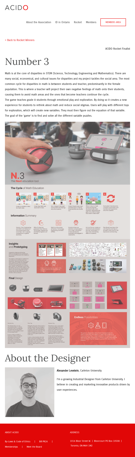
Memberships (11, 446)
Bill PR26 (43, 441)
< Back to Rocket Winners (19, 40)
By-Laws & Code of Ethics (17, 441)
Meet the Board (34, 446)
